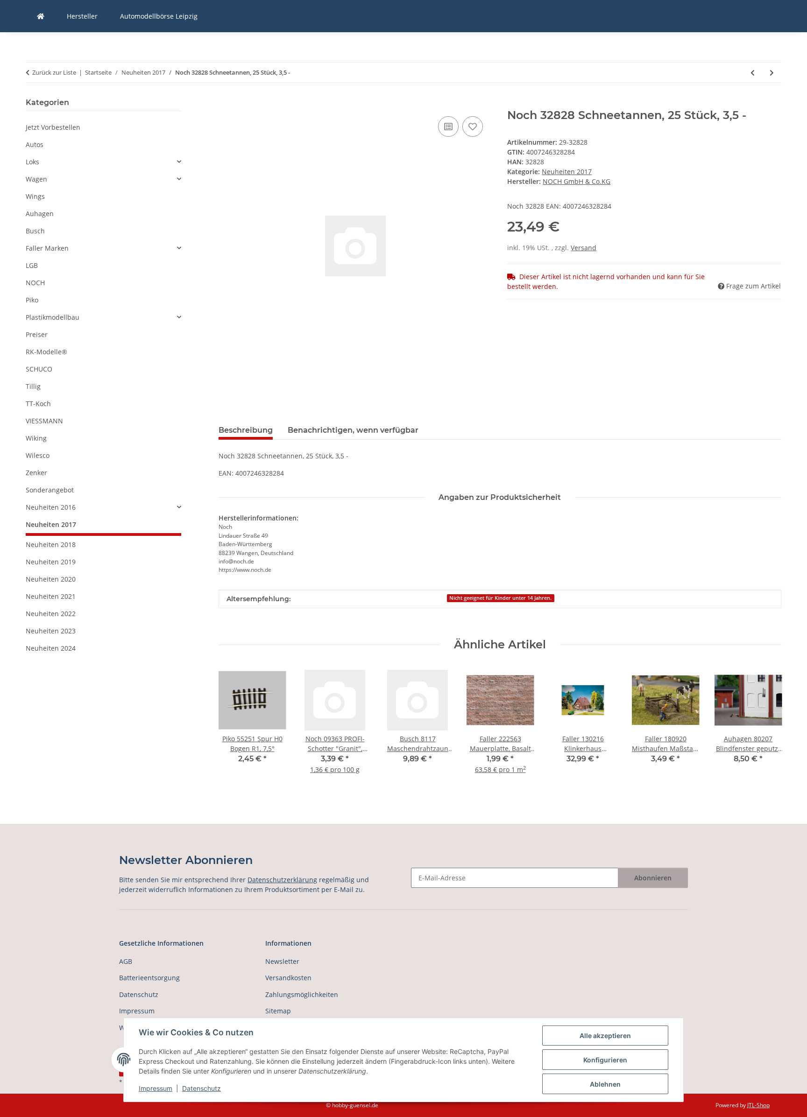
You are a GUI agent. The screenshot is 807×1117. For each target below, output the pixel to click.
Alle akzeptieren (605, 1036)
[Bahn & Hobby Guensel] (41, 16)
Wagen (36, 179)
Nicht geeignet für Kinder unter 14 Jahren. (500, 598)
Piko (32, 299)
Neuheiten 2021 (51, 596)
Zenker (36, 472)
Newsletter (282, 961)
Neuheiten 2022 (51, 613)
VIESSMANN (44, 420)
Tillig (33, 386)
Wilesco (38, 455)
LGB (32, 265)
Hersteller (82, 16)
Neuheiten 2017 (567, 171)
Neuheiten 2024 (51, 648)
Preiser (37, 334)
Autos (34, 144)
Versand (583, 247)
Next (766, 726)
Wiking (36, 438)
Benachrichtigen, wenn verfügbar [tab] (353, 430)
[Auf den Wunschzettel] (472, 126)
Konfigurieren (605, 1060)
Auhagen (40, 213)
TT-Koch (38, 403)
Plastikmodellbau (52, 317)
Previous (233, 726)
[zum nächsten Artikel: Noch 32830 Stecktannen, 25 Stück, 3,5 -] (771, 73)
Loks (32, 161)
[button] (103, 161)
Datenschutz (201, 1088)
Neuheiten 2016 (51, 507)
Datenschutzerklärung (282, 879)
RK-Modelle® (46, 351)
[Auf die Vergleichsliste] (448, 126)
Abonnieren (653, 877)
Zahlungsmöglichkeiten (301, 994)
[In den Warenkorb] (226, 103)
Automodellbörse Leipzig (159, 16)
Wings (35, 196)
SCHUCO (39, 369)
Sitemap (278, 1010)
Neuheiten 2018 (51, 544)
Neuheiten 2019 (51, 561)
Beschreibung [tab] (246, 430)
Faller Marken (47, 248)
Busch (35, 230)
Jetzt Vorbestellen (53, 127)
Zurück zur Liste (54, 72)
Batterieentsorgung (149, 977)
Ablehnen (605, 1084)
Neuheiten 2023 (51, 630)
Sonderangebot (50, 489)
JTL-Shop (758, 1105)
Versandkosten (288, 977)
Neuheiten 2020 (51, 579)
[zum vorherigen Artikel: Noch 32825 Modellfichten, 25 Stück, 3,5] (752, 73)
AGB (125, 961)
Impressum (155, 1088)
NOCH (35, 282)
